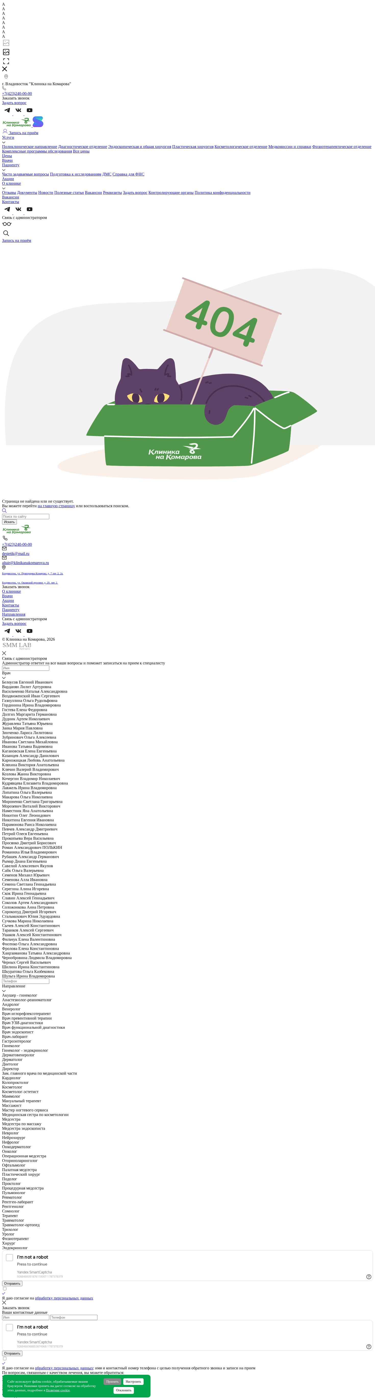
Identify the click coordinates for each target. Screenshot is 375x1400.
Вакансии (93, 192)
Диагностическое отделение (82, 146)
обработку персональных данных (64, 1298)
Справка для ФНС (128, 174)
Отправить (12, 1283)
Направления (13, 614)
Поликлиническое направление (29, 146)
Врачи (7, 160)
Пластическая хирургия (193, 146)
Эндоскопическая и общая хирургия (139, 146)
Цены (7, 156)
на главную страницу (56, 506)
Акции (8, 179)
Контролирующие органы (171, 192)
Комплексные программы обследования (37, 151)
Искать (9, 522)
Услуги (8, 137)
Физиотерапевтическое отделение (341, 146)
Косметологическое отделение (241, 146)
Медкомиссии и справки (289, 146)
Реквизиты (112, 192)
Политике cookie (58, 1390)
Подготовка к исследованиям (75, 174)
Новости (45, 192)
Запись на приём (23, 133)
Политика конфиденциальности (223, 192)
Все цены (81, 151)
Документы (27, 192)
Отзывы (9, 192)
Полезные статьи (69, 192)
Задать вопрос (135, 192)
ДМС (106, 174)
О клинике (11, 183)
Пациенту (10, 165)
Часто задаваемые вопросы (25, 174)
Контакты (10, 202)
